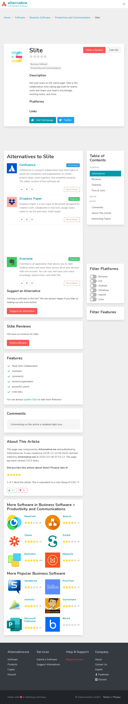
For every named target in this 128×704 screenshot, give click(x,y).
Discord (11, 674)
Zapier (28, 535)
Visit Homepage (44, 120)
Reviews (96, 179)
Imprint (99, 669)
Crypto (11, 669)
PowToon (68, 580)
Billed (66, 618)
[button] (124, 4)
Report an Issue (74, 659)
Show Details (72, 189)
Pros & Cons (98, 190)
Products (12, 664)
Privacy (117, 697)
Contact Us (101, 664)
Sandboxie (30, 580)
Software (20, 17)
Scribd (66, 535)
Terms (106, 697)
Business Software (40, 17)
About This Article (101, 213)
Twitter (67, 120)
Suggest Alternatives (48, 664)
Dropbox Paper (30, 198)
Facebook (103, 674)
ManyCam (30, 516)
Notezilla (30, 554)
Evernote (25, 259)
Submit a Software (47, 659)
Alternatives (98, 173)
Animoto (29, 599)
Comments (97, 207)
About (98, 659)
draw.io (67, 516)
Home (7, 17)
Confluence (27, 165)
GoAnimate (69, 599)
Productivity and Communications (72, 17)
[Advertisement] (64, 31)
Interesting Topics (101, 218)
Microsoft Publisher (30, 620)
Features (96, 185)
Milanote (68, 554)
